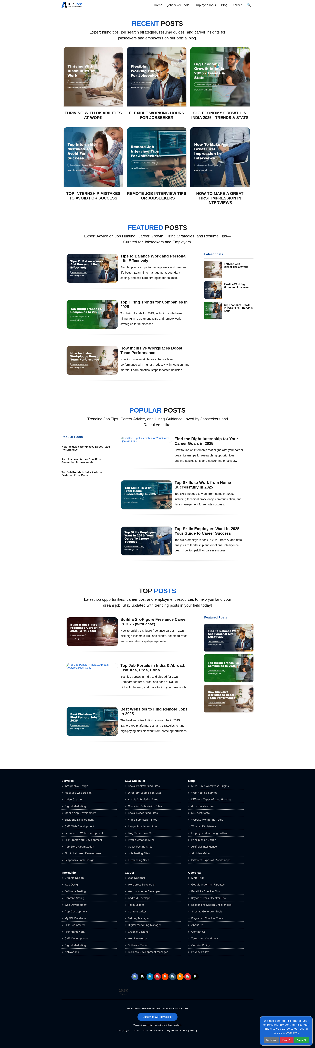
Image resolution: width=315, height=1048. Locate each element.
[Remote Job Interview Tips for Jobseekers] (157, 186)
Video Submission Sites (142, 819)
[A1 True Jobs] (72, 7)
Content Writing (74, 898)
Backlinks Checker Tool (205, 891)
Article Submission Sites (142, 799)
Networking (71, 952)
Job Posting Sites (138, 853)
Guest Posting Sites (139, 846)
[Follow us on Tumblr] (172, 976)
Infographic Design (76, 786)
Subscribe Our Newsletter (157, 1016)
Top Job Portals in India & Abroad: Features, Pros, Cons (83, 474)
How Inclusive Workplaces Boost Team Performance (151, 350)
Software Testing (75, 891)
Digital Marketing (75, 806)
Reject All (286, 1040)
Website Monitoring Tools (206, 819)
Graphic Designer (138, 931)
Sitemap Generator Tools (206, 911)
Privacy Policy (199, 952)
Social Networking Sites (142, 813)
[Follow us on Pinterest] (157, 976)
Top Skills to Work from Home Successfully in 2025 (203, 484)
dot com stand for (202, 806)
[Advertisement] (228, 346)
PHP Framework (74, 931)
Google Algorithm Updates (207, 884)
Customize (271, 1040)
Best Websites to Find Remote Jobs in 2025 (154, 711)
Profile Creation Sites (140, 839)
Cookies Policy (200, 945)
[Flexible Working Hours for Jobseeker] (157, 105)
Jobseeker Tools (178, 5)
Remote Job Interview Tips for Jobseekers (156, 195)
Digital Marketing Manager (144, 925)
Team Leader (135, 904)
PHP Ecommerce (74, 925)
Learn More (292, 1032)
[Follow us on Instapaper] (195, 976)
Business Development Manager (147, 952)
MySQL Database (75, 918)
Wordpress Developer (141, 884)
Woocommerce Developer (143, 891)
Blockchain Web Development (83, 853)
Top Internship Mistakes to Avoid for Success (93, 195)
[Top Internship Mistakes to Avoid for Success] (93, 186)
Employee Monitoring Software (210, 833)
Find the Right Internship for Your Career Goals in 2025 (206, 441)
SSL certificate (200, 813)
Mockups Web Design (78, 792)
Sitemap (193, 1030)
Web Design (71, 884)
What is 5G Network (203, 826)
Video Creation (73, 799)
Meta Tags (197, 877)
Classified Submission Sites (144, 806)
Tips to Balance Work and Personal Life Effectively (153, 258)
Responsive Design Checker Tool (211, 904)
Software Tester (137, 945)
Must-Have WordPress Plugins (209, 786)
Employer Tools (205, 5)
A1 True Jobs (155, 1030)
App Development (75, 911)
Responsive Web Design (79, 860)
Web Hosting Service (203, 792)
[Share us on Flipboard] (187, 976)
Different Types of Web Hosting (210, 799)
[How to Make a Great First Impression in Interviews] (220, 186)
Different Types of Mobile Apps (210, 860)
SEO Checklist (135, 780)
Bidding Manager (138, 918)
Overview (194, 872)
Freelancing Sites (138, 860)
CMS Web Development (79, 826)
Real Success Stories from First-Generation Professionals (82, 461)
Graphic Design (74, 877)
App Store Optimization (79, 846)
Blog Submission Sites (141, 833)
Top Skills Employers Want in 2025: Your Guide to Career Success (208, 531)
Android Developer (139, 898)
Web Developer (137, 938)
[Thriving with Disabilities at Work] (93, 105)
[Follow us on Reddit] (165, 976)
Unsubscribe (146, 1025)
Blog (224, 5)
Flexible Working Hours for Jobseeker (156, 115)
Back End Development (79, 819)
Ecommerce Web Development (83, 833)
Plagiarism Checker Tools (206, 918)
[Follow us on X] (142, 976)
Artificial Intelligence (203, 846)
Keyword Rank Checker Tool (208, 898)
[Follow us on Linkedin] (150, 976)
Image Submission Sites (142, 826)
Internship (69, 872)
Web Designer (136, 877)
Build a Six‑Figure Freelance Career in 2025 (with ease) (153, 621)
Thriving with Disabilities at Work (93, 115)
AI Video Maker (200, 853)
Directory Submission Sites (144, 792)
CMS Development (76, 938)
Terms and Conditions (204, 938)
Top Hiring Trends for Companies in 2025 (154, 304)
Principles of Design (203, 839)
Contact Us (197, 931)
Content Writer (136, 911)
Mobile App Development (80, 813)
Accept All (301, 1040)
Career (237, 5)
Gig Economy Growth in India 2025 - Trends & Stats (220, 115)
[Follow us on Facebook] (134, 976)
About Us (196, 925)
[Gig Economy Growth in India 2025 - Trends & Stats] (220, 105)
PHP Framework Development (83, 839)
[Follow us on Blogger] (180, 976)
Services (68, 780)
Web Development (75, 904)
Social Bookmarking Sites (143, 786)
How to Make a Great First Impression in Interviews (219, 198)
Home (158, 5)
